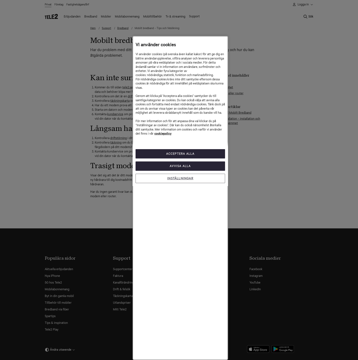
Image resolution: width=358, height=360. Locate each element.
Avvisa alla (180, 166)
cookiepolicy (163, 133)
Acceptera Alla (180, 153)
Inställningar (180, 178)
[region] (180, 198)
